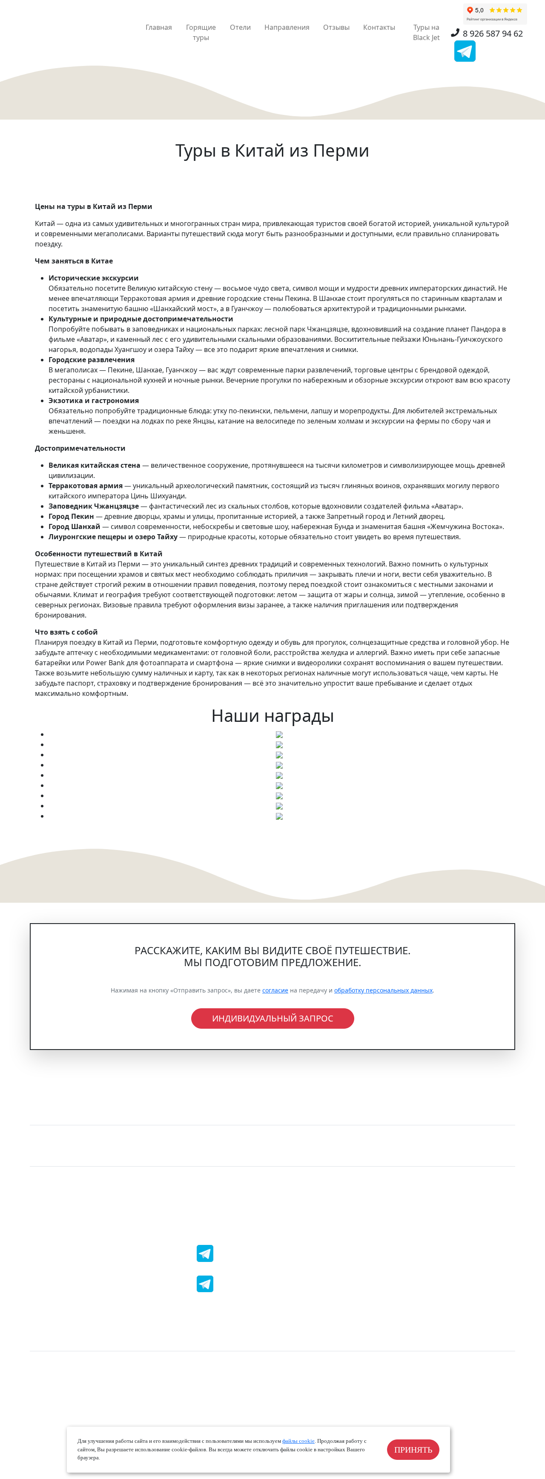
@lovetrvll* (79, 1280)
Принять (413, 1449)
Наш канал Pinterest (418, 1280)
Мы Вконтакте (409, 1250)
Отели (240, 27)
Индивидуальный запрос (272, 1018)
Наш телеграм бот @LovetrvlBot (276, 1283)
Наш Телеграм (247, 1253)
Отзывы (336, 27)
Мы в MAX (78, 1250)
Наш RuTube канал (416, 1311)
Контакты (379, 27)
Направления (287, 27)
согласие (275, 990)
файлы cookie (298, 1441)
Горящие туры (201, 32)
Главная (159, 27)
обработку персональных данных (383, 990)
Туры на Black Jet (426, 32)
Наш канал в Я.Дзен (94, 1311)
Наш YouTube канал (256, 1311)
